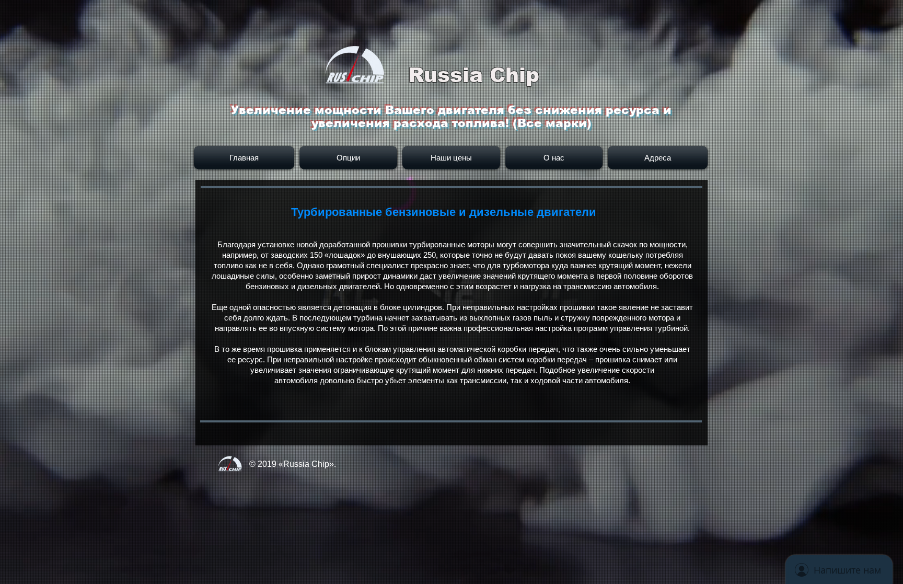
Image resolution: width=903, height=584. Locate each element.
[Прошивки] (230, 471)
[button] (656, 157)
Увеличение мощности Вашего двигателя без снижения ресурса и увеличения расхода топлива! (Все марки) (451, 117)
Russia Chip (473, 75)
